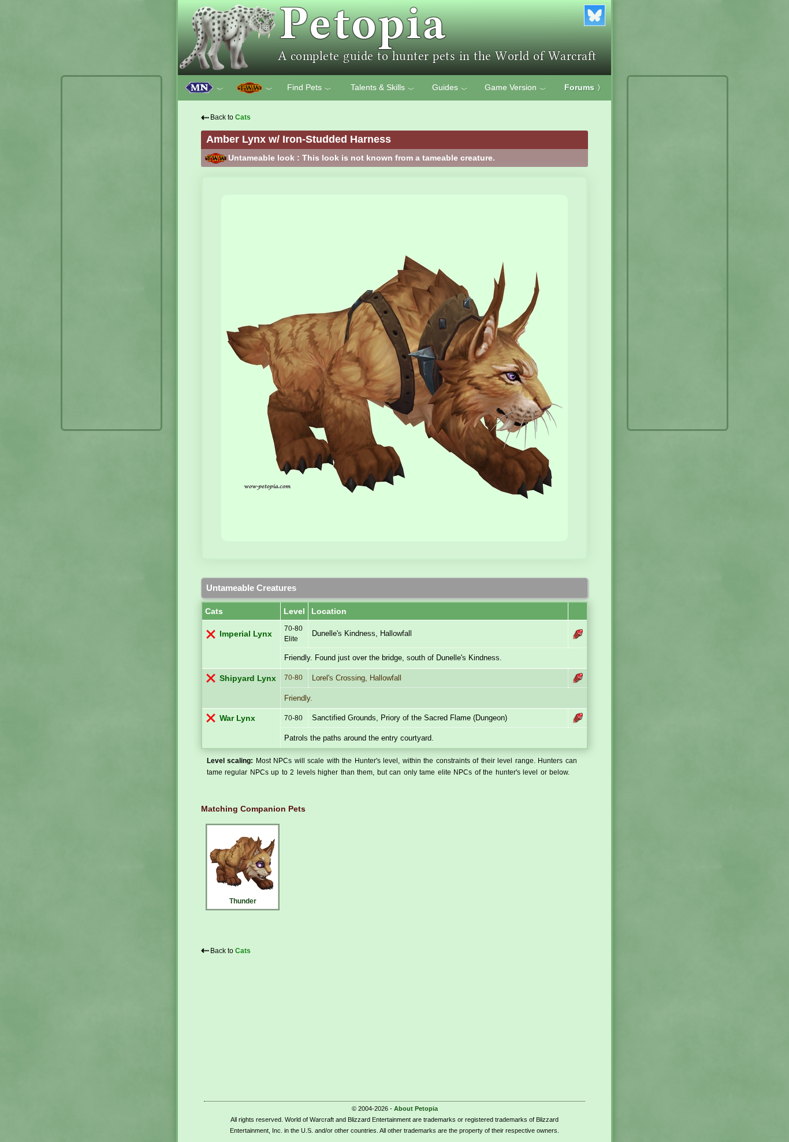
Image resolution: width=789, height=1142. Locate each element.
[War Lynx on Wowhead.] (577, 718)
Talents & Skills (383, 88)
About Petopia (416, 1108)
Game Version (515, 88)
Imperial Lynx (245, 634)
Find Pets (309, 88)
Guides (450, 88)
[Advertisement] (111, 253)
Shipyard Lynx (247, 678)
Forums (584, 87)
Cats (243, 117)
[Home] (394, 37)
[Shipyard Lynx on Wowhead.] (577, 678)
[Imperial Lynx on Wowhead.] (577, 634)
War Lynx (237, 718)
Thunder (242, 901)
